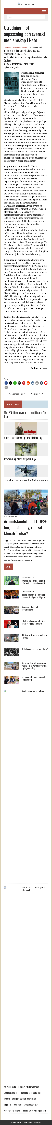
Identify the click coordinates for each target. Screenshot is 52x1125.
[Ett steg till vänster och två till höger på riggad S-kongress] (11, 626)
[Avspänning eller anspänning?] (26, 454)
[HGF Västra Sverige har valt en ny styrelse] (11, 640)
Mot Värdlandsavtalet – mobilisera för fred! (25, 414)
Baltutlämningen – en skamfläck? (35, 648)
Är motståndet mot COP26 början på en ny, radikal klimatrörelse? (25, 527)
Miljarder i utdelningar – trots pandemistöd (21, 1104)
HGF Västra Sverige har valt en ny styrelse (34, 636)
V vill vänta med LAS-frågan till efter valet (34, 889)
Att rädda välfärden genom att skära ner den (34, 678)
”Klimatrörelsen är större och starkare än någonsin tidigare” (33, 596)
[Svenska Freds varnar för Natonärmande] (26, 475)
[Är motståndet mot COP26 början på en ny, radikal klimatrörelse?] (26, 513)
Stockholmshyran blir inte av (33, 691)
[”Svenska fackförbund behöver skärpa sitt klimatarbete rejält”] (11, 583)
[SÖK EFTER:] (26, 16)
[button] (6, 383)
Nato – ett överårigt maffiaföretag (23, 437)
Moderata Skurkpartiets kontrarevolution (20, 1098)
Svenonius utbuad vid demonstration (30, 608)
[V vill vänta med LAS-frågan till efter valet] (11, 1075)
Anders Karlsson (20, 47)
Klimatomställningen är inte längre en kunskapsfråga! (25, 1110)
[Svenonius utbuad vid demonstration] (11, 612)
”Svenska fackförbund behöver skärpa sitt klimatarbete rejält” (34, 582)
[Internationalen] (26, 4)
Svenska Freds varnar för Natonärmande (26, 480)
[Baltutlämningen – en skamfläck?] (11, 654)
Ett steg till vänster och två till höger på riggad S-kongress (34, 622)
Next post (35, 393)
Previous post (18, 393)
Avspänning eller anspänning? (20, 459)
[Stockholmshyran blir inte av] (11, 879)
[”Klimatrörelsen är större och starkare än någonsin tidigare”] (11, 597)
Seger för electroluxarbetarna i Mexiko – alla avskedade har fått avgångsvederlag (34, 665)
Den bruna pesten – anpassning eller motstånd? (22, 1092)
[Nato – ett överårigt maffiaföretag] (26, 433)
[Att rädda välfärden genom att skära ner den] (11, 682)
